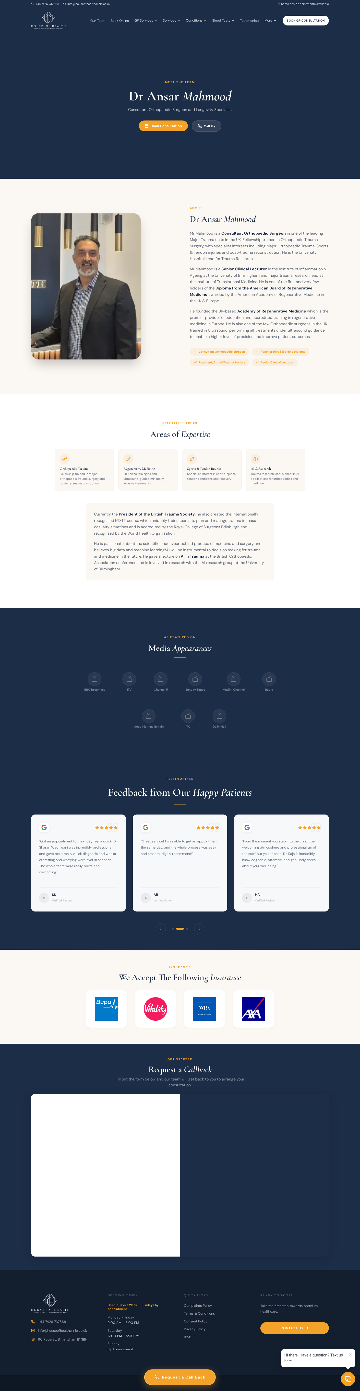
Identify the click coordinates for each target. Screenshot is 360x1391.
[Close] (284, 630)
